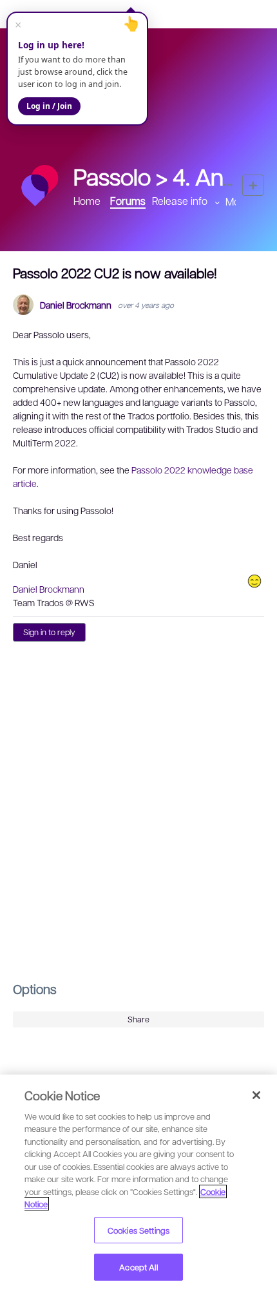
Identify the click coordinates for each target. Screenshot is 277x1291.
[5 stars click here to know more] (254, 581)
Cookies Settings (138, 1230)
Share (138, 1019)
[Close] (256, 1095)
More (237, 201)
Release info (179, 200)
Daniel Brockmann (75, 305)
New (252, 185)
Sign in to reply (49, 632)
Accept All (138, 1266)
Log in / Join (49, 105)
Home (86, 200)
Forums (128, 200)
